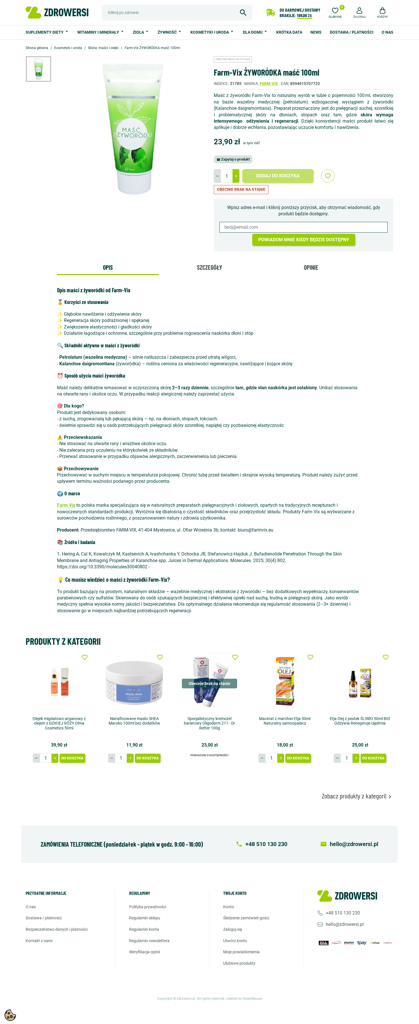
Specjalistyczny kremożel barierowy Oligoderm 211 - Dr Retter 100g (209, 723)
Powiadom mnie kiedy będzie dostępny (303, 239)
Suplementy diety (45, 32)
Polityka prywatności (147, 907)
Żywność (168, 32)
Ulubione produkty (239, 963)
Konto (228, 907)
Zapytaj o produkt (233, 159)
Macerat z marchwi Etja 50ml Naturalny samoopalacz (284, 721)
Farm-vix (269, 83)
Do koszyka (72, 758)
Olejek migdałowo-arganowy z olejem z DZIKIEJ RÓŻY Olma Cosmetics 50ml (59, 723)
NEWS (316, 32)
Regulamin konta (144, 929)
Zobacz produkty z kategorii (357, 796)
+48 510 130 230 (343, 913)
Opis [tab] (108, 267)
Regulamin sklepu (144, 918)
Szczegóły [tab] (209, 267)
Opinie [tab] (311, 267)
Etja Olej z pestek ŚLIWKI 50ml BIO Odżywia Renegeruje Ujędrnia (360, 721)
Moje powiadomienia (241, 952)
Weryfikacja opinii (144, 952)
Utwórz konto (235, 940)
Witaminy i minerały (98, 32)
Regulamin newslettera (149, 940)
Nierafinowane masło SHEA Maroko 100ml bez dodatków (134, 721)
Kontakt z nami (39, 940)
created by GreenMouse (244, 999)
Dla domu (253, 32)
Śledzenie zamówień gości (246, 918)
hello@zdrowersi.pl (345, 924)
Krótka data (289, 32)
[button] (359, 12)
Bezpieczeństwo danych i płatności (57, 929)
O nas (387, 32)
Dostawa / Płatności (351, 32)
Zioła (139, 32)
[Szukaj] (243, 12)
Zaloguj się (232, 929)
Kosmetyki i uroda (210, 32)
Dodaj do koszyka (278, 176)
